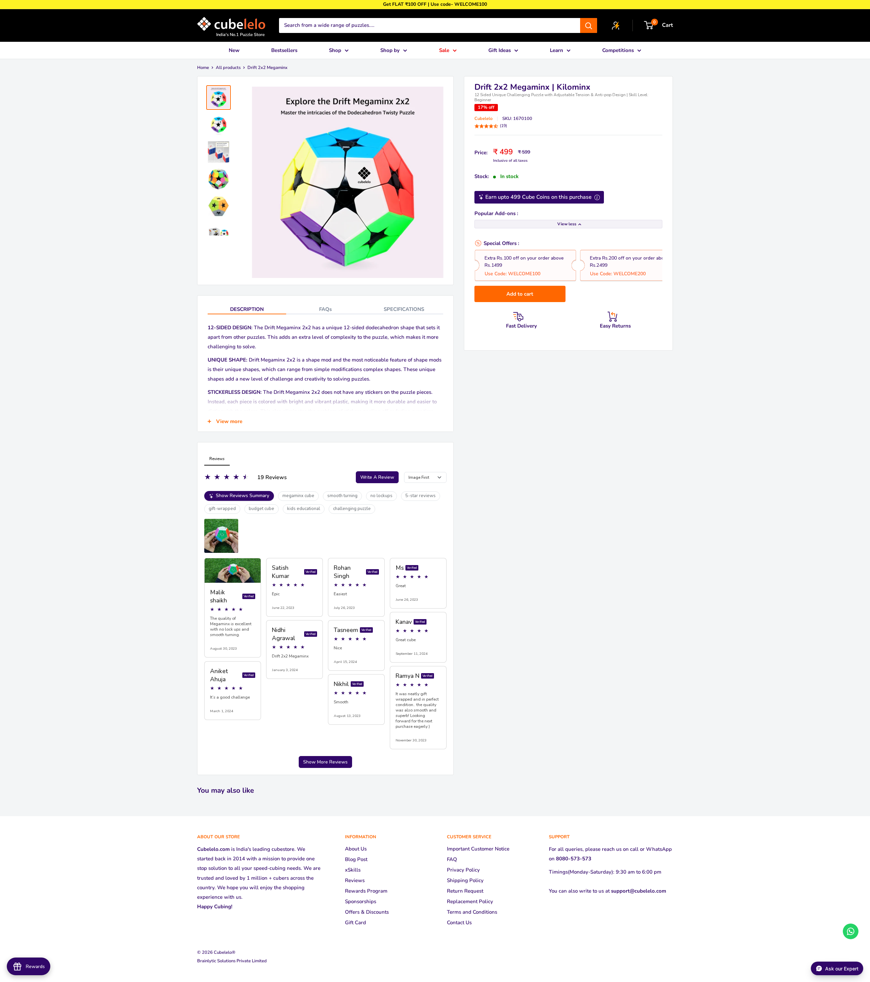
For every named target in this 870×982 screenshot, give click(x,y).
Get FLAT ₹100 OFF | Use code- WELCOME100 (435, 4)
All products (228, 68)
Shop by (390, 50)
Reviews (355, 880)
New (234, 50)
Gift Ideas (499, 50)
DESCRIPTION (247, 309)
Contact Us (459, 922)
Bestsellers (284, 50)
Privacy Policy (463, 869)
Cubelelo (483, 119)
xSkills (353, 869)
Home (203, 68)
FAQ (452, 859)
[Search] (588, 25)
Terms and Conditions (472, 912)
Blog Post (356, 859)
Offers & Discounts (367, 912)
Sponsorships (360, 901)
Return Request (465, 891)
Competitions (618, 50)
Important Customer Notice (478, 848)
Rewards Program (366, 891)
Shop (335, 50)
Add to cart (519, 294)
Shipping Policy (465, 880)
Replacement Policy (470, 901)
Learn (556, 50)
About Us (356, 848)
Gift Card (355, 922)
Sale (444, 50)
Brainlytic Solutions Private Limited (232, 961)
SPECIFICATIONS (404, 309)
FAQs (325, 309)
